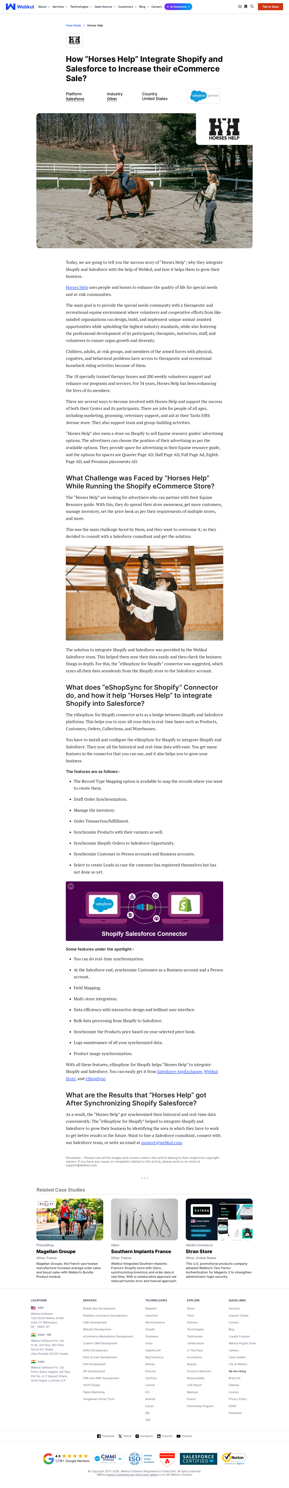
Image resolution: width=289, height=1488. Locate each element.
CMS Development (95, 1322)
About (191, 1308)
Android (150, 1399)
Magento (151, 1308)
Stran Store (199, 1251)
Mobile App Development (99, 1308)
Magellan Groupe (55, 1251)
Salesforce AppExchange (179, 1071)
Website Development (97, 1329)
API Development (94, 1371)
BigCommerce (154, 1357)
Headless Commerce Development (105, 1315)
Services (234, 1308)
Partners (192, 1322)
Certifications (195, 1343)
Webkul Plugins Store (242, 1343)
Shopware (151, 1336)
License (233, 1392)
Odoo (148, 1343)
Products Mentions (199, 1371)
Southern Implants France (141, 1251)
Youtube (186, 1436)
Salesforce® (153, 1350)
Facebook (108, 1436)
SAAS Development (95, 1350)
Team (190, 1315)
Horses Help (77, 287)
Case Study (73, 25)
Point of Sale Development (100, 1357)
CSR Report (194, 1385)
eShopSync (96, 1078)
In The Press (195, 1350)
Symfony (151, 1378)
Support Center (239, 1315)
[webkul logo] (20, 7)
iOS (147, 1392)
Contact (234, 1322)
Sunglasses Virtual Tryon (98, 1399)
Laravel (150, 1385)
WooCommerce (155, 1322)
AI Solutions (178, 6)
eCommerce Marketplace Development (108, 1336)
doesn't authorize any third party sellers (132, 1474)
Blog (231, 1329)
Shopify (150, 1329)
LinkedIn (167, 1436)
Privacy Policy (238, 1399)
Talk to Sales (270, 6)
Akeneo (150, 1364)
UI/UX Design (91, 1385)
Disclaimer (235, 1413)
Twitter (127, 1436)
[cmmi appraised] (108, 1459)
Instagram (146, 1436)
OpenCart (151, 1315)
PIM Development (94, 1364)
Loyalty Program (239, 1336)
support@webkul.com (161, 1142)
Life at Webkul (238, 1364)
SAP (148, 1419)
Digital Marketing (94, 1392)
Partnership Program (200, 1406)
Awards (191, 1364)
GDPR (232, 1406)
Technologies (195, 1329)
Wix (147, 1413)
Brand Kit (234, 1378)
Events (191, 1399)
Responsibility (196, 1378)
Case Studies (237, 1357)
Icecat (149, 1406)
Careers (156, 6)
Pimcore (150, 1371)
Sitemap (234, 1385)
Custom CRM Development (100, 1343)
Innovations (194, 1357)
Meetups (192, 1392)
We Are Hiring (237, 1371)
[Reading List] (246, 6)
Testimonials (195, 1336)
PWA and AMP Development (101, 1378)
